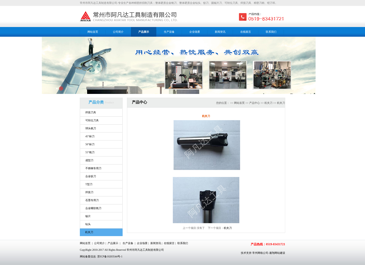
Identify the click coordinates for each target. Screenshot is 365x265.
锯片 (88, 216)
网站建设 (280, 253)
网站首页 (239, 103)
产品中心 (254, 103)
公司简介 (99, 243)
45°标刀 (89, 136)
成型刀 (89, 160)
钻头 (88, 224)
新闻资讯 (155, 243)
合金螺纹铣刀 (93, 208)
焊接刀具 (90, 112)
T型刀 (88, 184)
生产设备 (128, 243)
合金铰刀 (90, 176)
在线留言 (169, 243)
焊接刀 (89, 192)
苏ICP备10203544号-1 (109, 256)
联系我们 (182, 243)
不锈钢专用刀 (93, 168)
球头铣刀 (90, 128)
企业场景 (142, 243)
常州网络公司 (260, 253)
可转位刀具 (92, 120)
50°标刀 (89, 144)
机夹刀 (89, 232)
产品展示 (113, 243)
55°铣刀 (89, 152)
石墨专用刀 (92, 200)
